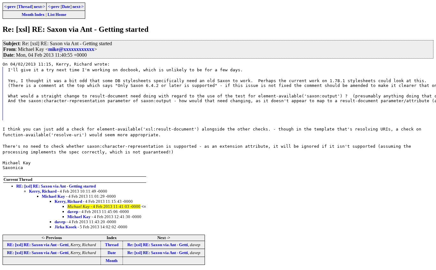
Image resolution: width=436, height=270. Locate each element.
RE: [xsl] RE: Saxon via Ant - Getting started (56, 186)
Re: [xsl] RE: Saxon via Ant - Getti (157, 244)
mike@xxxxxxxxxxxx (71, 49)
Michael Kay (53, 196)
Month (111, 260)
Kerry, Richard (42, 191)
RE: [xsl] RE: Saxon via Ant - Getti (38, 244)
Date (66, 6)
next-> (39, 6)
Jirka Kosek (66, 226)
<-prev (10, 6)
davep (72, 211)
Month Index (33, 14)
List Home (57, 14)
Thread (25, 6)
